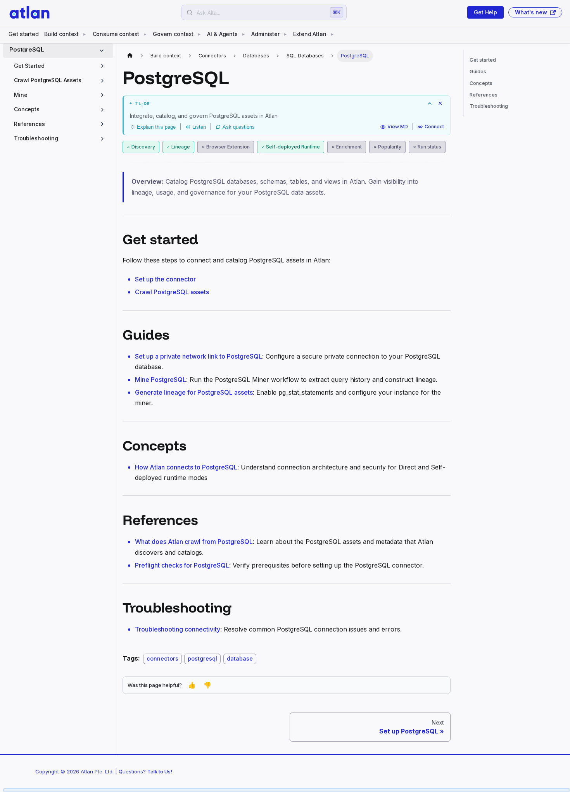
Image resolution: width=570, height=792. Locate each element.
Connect (434, 126)
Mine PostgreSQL (160, 379)
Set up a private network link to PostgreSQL (198, 356)
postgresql (202, 658)
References (483, 95)
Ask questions (239, 126)
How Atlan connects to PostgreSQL (186, 467)
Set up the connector (165, 279)
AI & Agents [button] (222, 34)
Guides (478, 71)
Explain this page (156, 126)
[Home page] (130, 56)
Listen (199, 126)
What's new (531, 12)
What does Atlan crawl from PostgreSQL (194, 541)
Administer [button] (265, 34)
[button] (60, 66)
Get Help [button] (485, 12)
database (240, 658)
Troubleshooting (489, 106)
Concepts (481, 83)
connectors (162, 658)
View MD (397, 126)
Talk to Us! (159, 771)
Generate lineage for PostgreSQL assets (194, 392)
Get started (24, 34)
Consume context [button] (116, 34)
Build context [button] (61, 34)
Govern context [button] (173, 34)
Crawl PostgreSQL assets (172, 292)
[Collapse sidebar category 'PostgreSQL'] (103, 50)
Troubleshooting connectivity (177, 629)
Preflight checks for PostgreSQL (182, 565)
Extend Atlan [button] (309, 34)
